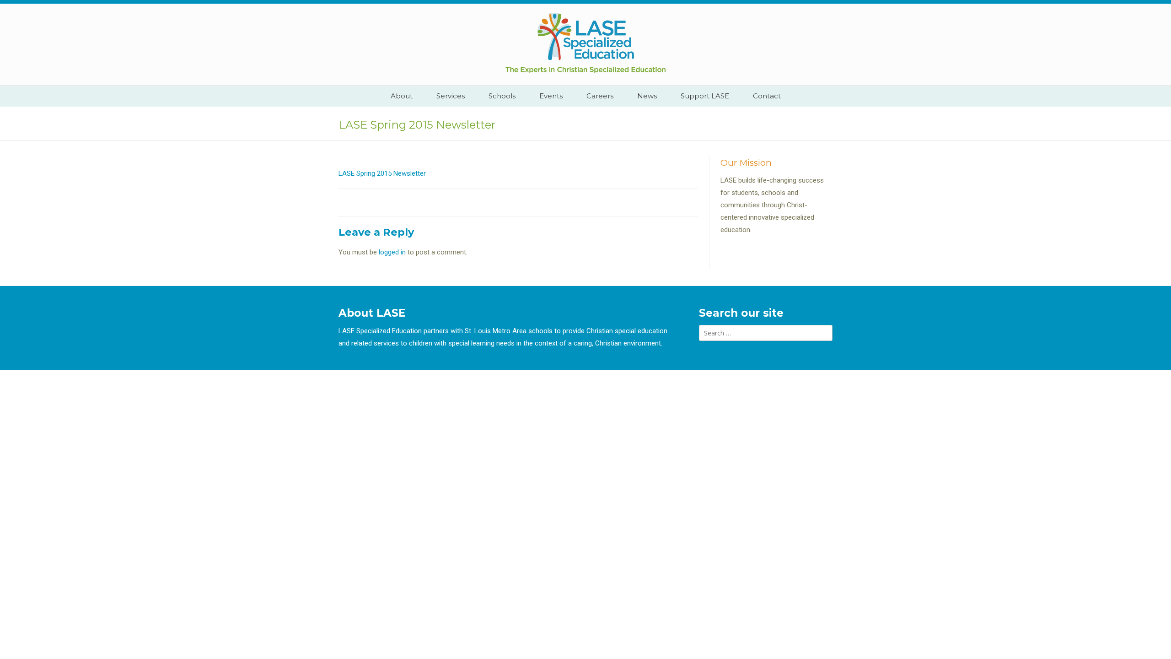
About (402, 96)
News (647, 96)
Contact (767, 96)
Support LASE (705, 96)
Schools (502, 96)
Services (450, 96)
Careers (599, 96)
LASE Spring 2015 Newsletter (382, 173)
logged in (392, 252)
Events (551, 96)
